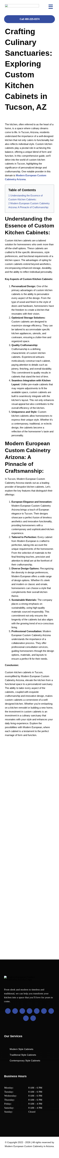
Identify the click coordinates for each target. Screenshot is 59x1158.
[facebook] (8, 1011)
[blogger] (44, 1011)
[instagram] (22, 1011)
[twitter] (15, 1011)
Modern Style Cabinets (21, 1049)
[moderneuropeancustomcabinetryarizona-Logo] (22, 5)
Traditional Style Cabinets (23, 1055)
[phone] (33, 1018)
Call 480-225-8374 (29, 19)
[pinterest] (36, 1011)
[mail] (26, 1018)
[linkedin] (29, 1011)
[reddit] (51, 1011)
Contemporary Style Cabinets (25, 1060)
